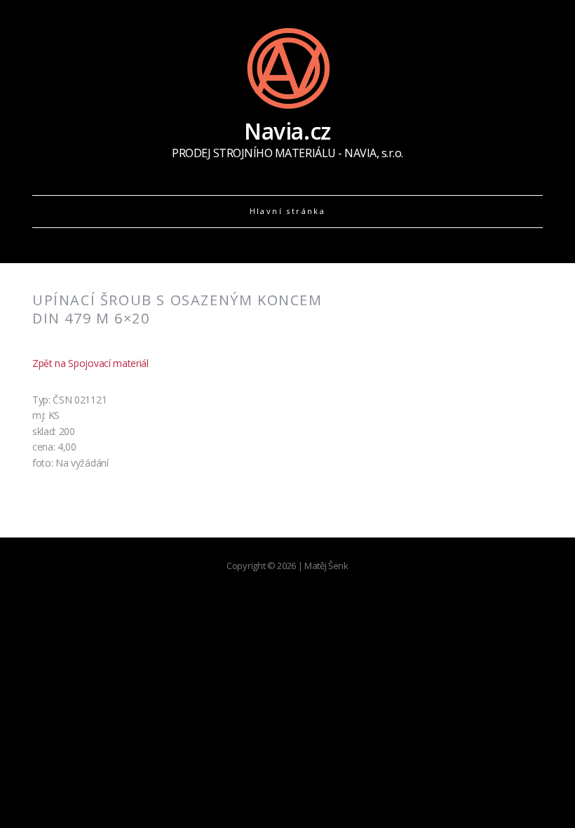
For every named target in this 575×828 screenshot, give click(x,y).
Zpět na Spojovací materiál (90, 363)
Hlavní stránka (288, 211)
